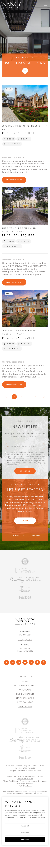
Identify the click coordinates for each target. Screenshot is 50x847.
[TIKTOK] (37, 662)
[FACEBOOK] (6, 662)
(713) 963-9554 (33, 535)
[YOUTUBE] (25, 662)
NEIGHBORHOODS (25, 698)
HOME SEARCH (25, 690)
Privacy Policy (12, 465)
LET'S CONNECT (25, 702)
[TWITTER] (31, 662)
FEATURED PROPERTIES (25, 686)
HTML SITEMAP (25, 706)
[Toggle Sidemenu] (45, 5)
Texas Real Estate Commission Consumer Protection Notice (25, 777)
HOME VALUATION (25, 694)
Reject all (25, 826)
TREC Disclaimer (25, 786)
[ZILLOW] (43, 662)
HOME (25, 682)
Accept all (25, 839)
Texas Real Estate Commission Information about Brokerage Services (25, 782)
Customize (25, 833)
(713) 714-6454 (29, 768)
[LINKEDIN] (18, 662)
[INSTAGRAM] (12, 662)
